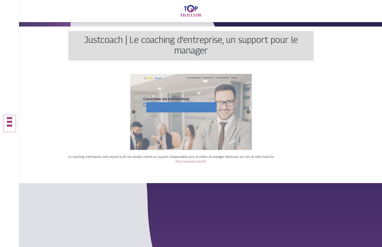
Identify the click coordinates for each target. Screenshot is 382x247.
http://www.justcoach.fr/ (191, 161)
